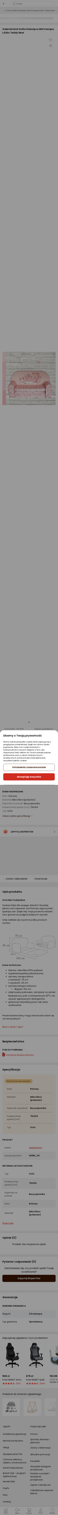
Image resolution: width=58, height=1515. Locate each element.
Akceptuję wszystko (29, 776)
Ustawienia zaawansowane (29, 767)
